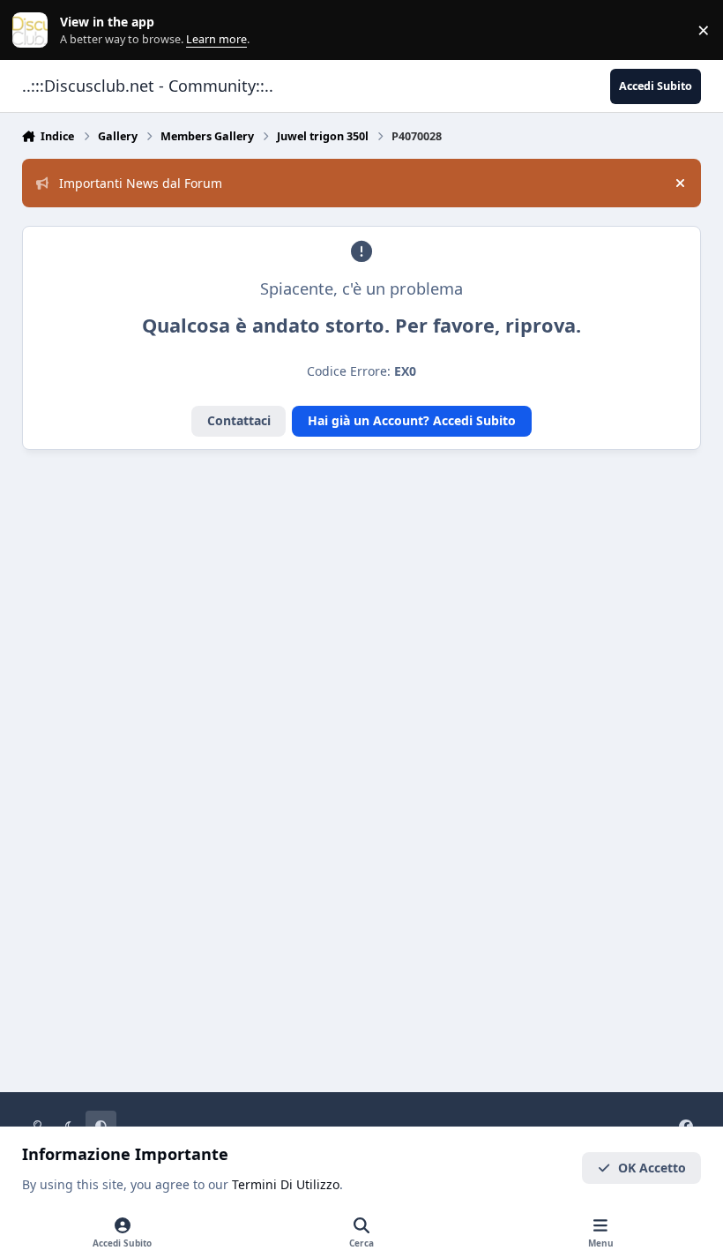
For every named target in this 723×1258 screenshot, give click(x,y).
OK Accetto (652, 1167)
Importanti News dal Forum (140, 183)
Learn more (34, 30)
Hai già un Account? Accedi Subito (412, 420)
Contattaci (239, 420)
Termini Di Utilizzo (285, 1184)
